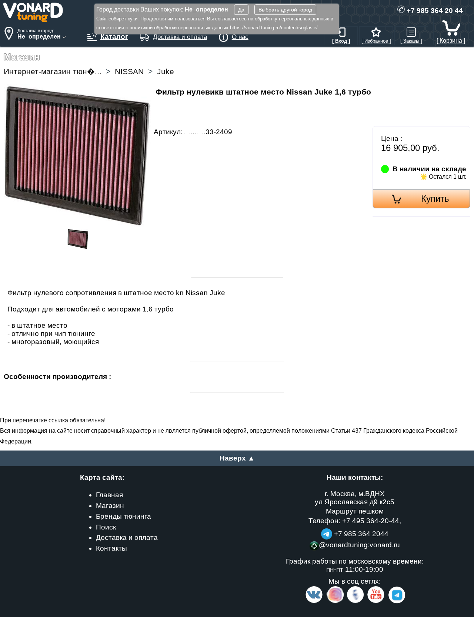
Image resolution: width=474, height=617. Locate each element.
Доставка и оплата (127, 537)
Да (241, 10)
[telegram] (395, 602)
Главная (109, 495)
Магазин (110, 505)
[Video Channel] (376, 602)
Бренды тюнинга (123, 516)
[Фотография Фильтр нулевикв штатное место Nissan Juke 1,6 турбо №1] (78, 247)
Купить (435, 199)
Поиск (106, 527)
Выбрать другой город (285, 10)
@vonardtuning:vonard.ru (359, 545)
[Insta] (335, 602)
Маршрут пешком (355, 511)
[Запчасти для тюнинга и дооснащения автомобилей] (33, 20)
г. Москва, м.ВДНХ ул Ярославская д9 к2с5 (354, 498)
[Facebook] (355, 602)
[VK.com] (314, 602)
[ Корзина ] (451, 40)
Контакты (111, 548)
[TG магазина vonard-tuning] (326, 534)
